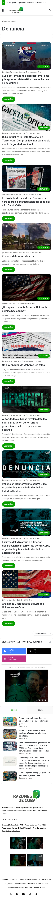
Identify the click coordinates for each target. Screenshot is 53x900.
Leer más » (8, 99)
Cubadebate (14, 825)
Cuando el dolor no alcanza (18, 256)
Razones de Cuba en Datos (12, 828)
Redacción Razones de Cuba (14, 72)
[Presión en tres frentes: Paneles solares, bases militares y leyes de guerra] (10, 722)
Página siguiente (41, 633)
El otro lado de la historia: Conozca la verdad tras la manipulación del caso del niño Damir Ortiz (26, 202)
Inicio (6, 21)
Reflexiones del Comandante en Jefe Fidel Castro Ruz (26, 668)
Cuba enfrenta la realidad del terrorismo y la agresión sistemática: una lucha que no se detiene (25, 79)
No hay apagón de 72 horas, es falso (23, 365)
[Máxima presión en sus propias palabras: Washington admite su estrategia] (10, 734)
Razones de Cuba (8, 807)
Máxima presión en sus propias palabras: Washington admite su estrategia (32, 733)
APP (21, 825)
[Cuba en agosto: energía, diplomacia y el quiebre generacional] (10, 776)
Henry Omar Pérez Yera (12, 361)
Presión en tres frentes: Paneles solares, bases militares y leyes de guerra (33, 721)
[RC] (16, 10)
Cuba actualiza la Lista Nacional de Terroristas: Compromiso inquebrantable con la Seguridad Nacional (26, 140)
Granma (5, 825)
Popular (40, 710)
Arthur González (10, 304)
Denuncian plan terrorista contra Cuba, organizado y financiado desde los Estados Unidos (24, 487)
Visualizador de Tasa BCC (35, 825)
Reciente (13, 710)
